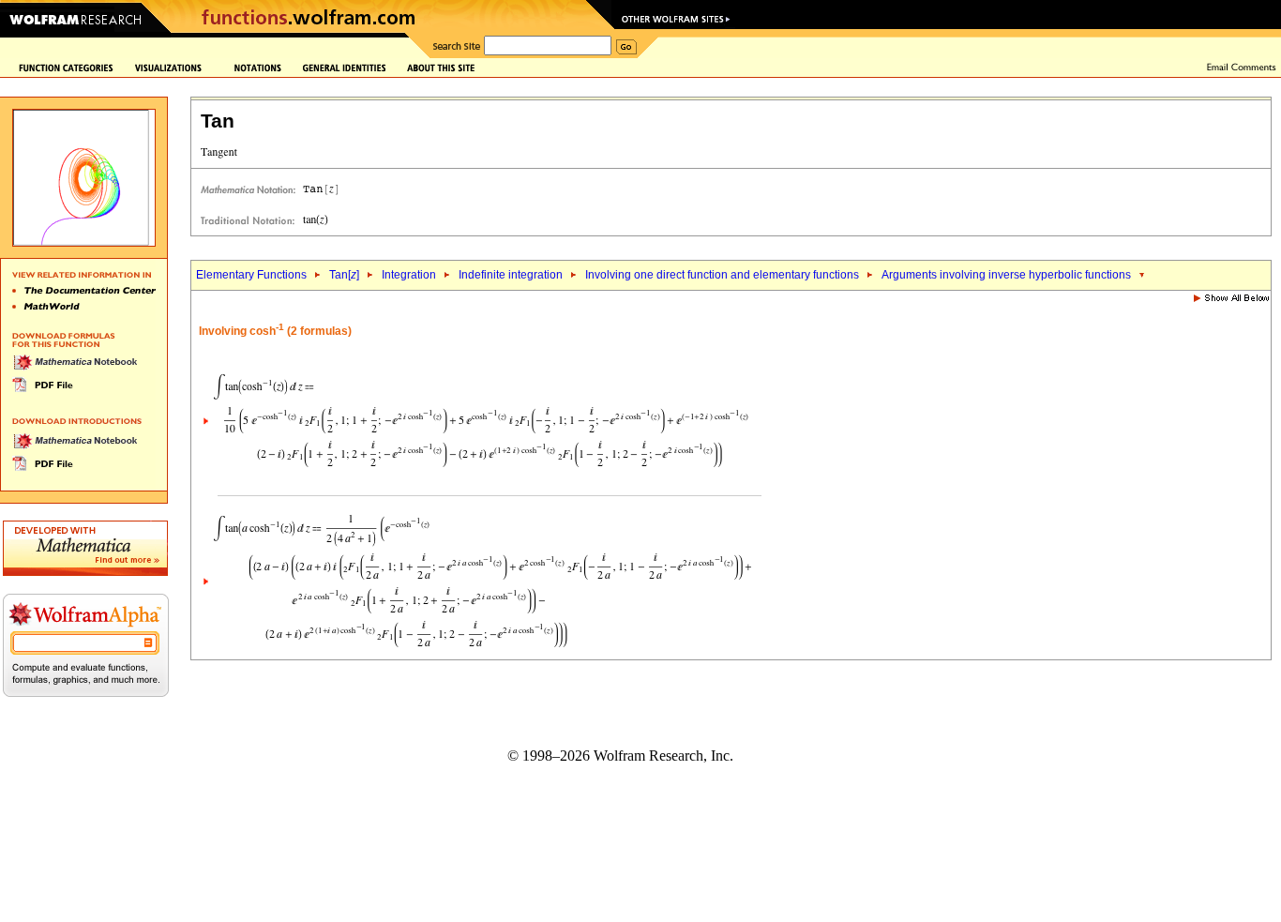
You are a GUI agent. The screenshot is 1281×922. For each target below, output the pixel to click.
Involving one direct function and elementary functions (722, 274)
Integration (409, 274)
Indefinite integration (511, 274)
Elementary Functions (251, 274)
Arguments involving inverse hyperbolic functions (1006, 274)
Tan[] (344, 274)
